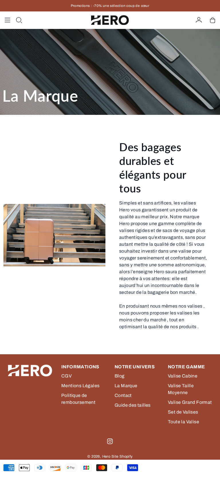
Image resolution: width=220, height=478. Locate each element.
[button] (19, 20)
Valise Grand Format (190, 402)
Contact (123, 395)
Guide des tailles (133, 405)
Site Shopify (122, 457)
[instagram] (110, 441)
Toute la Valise (183, 421)
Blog (120, 375)
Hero (106, 457)
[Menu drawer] (7, 20)
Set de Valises (183, 412)
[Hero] (110, 20)
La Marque (126, 385)
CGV (66, 375)
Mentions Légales (80, 385)
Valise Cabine (182, 375)
